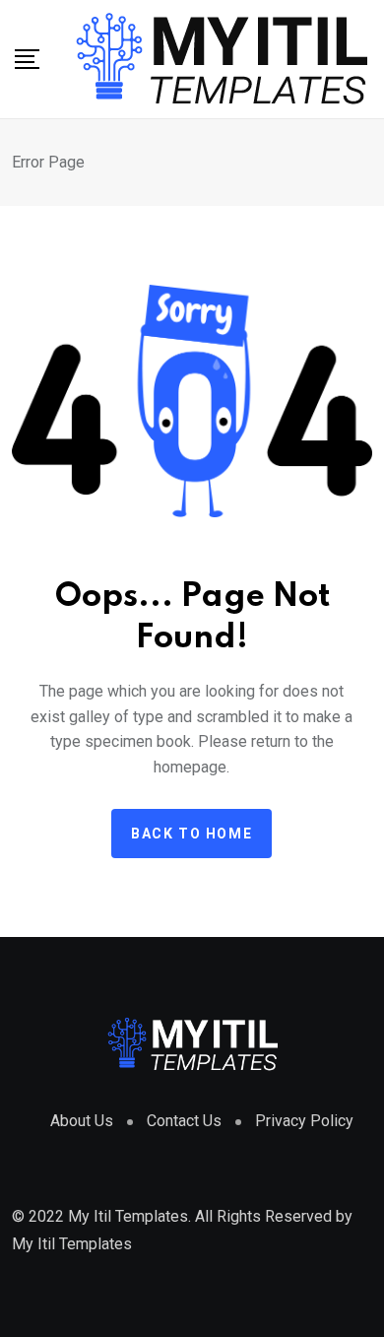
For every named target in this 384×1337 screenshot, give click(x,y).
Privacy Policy (304, 1120)
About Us (81, 1120)
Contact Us (184, 1120)
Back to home (191, 833)
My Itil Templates (72, 1244)
